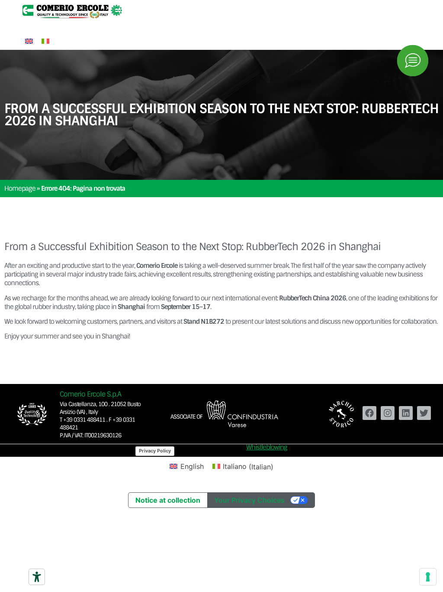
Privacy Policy (155, 451)
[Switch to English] (29, 40)
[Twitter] (424, 413)
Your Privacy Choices (249, 500)
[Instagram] (388, 413)
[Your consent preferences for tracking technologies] (428, 577)
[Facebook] (369, 413)
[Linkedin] (406, 413)
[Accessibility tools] (37, 577)
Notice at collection (167, 500)
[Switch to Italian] (45, 40)
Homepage (19, 188)
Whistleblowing (266, 447)
